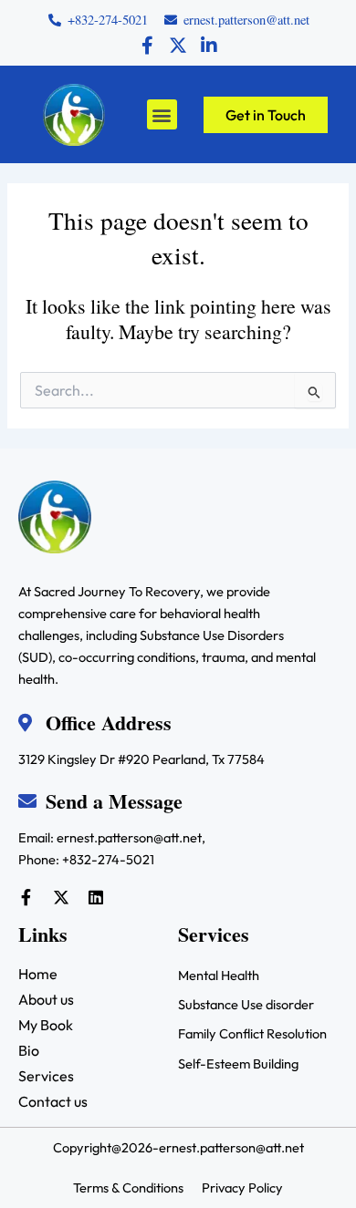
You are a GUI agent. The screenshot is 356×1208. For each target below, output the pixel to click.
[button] (162, 114)
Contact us (53, 1101)
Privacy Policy (242, 1187)
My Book (45, 1025)
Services (46, 1076)
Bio (28, 1050)
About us (46, 999)
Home (38, 974)
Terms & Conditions (128, 1187)
